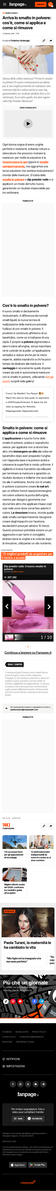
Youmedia (7, 1032)
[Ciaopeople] (28, 1182)
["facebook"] (34, 1001)
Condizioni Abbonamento (31, 1037)
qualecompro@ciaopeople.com (24, 709)
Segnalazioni (21, 1032)
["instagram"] (13, 1001)
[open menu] (3, 4)
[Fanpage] (28, 1094)
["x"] (27, 1001)
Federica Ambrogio (20, 40)
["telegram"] (41, 1001)
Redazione (7, 1042)
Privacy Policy (39, 1032)
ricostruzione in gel (14, 162)
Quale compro (11, 13)
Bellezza (6, 818)
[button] (51, 40)
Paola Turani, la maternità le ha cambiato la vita (27, 945)
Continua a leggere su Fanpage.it (28, 653)
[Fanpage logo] (17, 4)
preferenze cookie (25, 1042)
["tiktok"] (6, 1001)
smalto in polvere (13, 179)
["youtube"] (20, 1001)
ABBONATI (40, 4)
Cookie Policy (9, 1037)
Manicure (16, 818)
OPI (24, 416)
